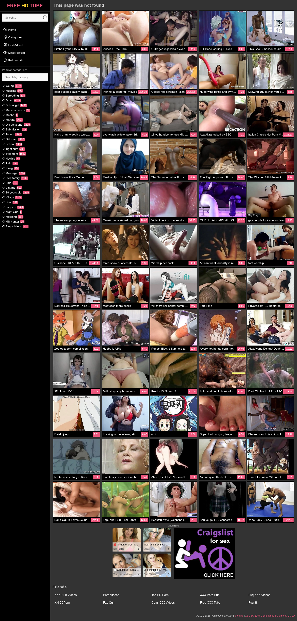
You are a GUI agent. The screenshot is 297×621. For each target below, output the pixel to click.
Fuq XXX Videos (259, 595)
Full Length (15, 60)
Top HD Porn (160, 595)
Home (11, 29)
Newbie (12, 158)
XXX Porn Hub (209, 595)
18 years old (17, 192)
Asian (12, 100)
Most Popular (16, 52)
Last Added (15, 45)
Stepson (14, 207)
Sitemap (238, 615)
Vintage (13, 187)
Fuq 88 (253, 602)
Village (13, 197)
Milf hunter (14, 221)
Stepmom (15, 153)
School (13, 144)
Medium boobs (17, 110)
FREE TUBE (25, 5)
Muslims (13, 90)
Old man (14, 139)
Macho (11, 115)
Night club (13, 211)
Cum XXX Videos (163, 602)
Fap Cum (109, 602)
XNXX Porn (62, 602)
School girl (15, 105)
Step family (16, 178)
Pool (11, 202)
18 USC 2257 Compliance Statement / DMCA (270, 615)
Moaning (14, 216)
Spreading (15, 95)
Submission (15, 129)
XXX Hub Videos (66, 595)
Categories (14, 37)
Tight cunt (14, 148)
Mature (13, 119)
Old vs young (17, 124)
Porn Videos (111, 595)
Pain (11, 182)
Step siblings (16, 226)
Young (13, 85)
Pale (11, 163)
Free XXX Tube (210, 602)
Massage (15, 173)
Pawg (12, 168)
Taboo (13, 134)
